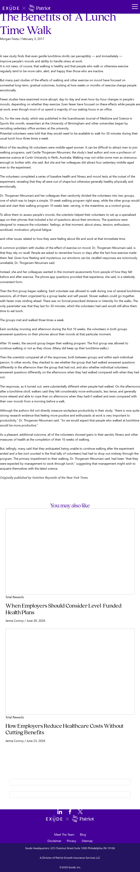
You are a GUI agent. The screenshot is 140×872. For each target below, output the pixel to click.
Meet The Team (64, 834)
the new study (19, 118)
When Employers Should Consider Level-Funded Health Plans (63, 608)
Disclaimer (54, 841)
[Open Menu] (134, 7)
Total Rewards (14, 597)
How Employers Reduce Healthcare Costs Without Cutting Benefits (64, 728)
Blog (83, 834)
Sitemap (87, 841)
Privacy (71, 841)
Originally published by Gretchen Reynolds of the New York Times (44, 477)
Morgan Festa (9, 39)
